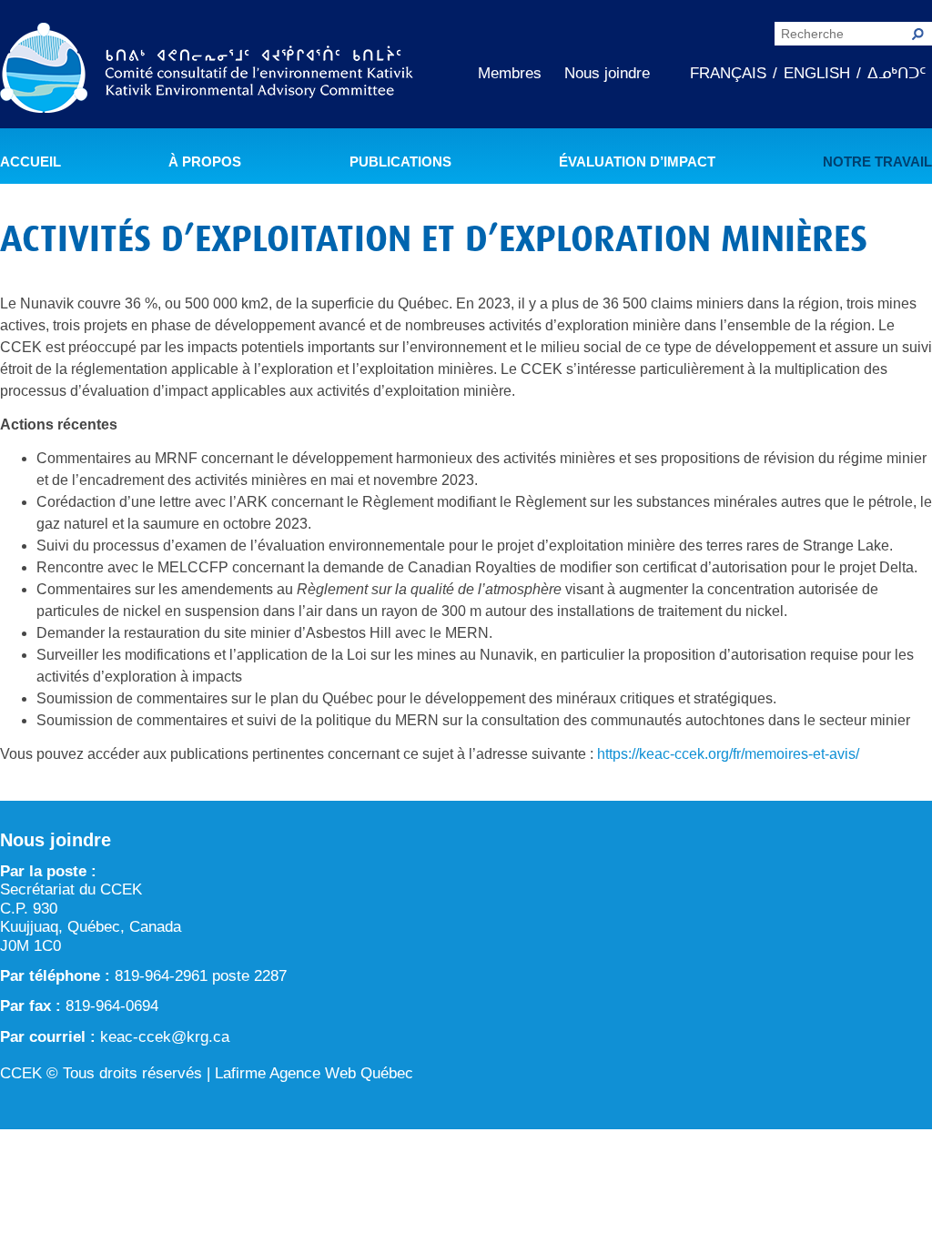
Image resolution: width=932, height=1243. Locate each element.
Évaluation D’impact (637, 162)
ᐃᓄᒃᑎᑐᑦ (896, 73)
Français (728, 73)
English (817, 73)
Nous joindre (607, 73)
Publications (400, 162)
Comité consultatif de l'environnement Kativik (206, 71)
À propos (204, 162)
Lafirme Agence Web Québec (314, 1073)
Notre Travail (877, 162)
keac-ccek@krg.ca (164, 1037)
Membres (510, 73)
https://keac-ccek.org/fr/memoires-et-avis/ (728, 754)
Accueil (30, 162)
